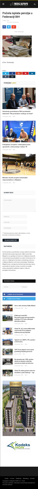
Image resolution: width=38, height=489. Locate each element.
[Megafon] (19, 4)
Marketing (26, 478)
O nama (12, 478)
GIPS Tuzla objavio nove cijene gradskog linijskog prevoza (24, 350)
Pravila (6, 478)
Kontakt (32, 478)
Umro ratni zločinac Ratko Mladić (24, 305)
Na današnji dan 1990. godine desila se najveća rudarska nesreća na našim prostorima (23, 361)
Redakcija (18, 478)
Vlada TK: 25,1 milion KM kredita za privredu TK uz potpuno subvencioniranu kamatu (24, 330)
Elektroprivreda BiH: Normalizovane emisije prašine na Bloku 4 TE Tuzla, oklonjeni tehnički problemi (24, 318)
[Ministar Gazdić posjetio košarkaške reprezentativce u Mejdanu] (19, 164)
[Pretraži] (35, 4)
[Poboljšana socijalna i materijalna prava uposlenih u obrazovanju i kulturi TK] (19, 131)
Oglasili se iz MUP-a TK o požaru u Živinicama (24, 341)
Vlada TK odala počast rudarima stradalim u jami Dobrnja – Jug (24, 371)
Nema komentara (14, 22)
